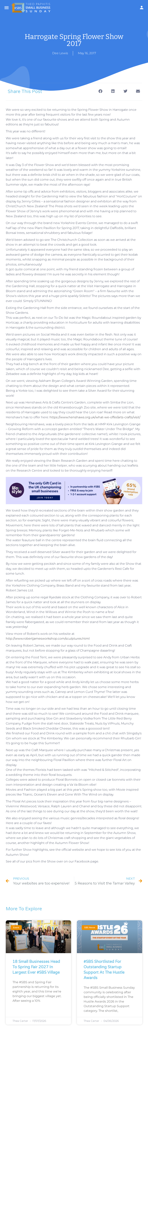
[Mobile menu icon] (6, 8)
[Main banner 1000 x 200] (74, 490)
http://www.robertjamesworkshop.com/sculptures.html (48, 638)
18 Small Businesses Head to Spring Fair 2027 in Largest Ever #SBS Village (36, 967)
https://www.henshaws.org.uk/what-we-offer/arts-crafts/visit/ (95, 417)
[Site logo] (31, 8)
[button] (100, 91)
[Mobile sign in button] (141, 7)
